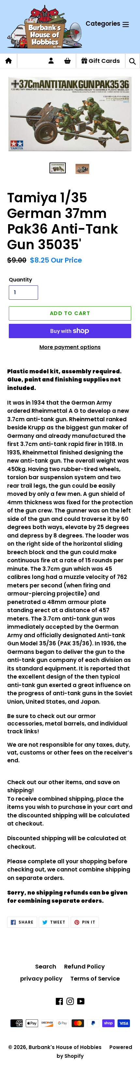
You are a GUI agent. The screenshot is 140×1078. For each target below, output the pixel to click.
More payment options (70, 347)
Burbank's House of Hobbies (65, 1047)
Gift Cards (103, 61)
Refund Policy (84, 966)
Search (45, 966)
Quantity (20, 279)
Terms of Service (95, 978)
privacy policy (41, 978)
